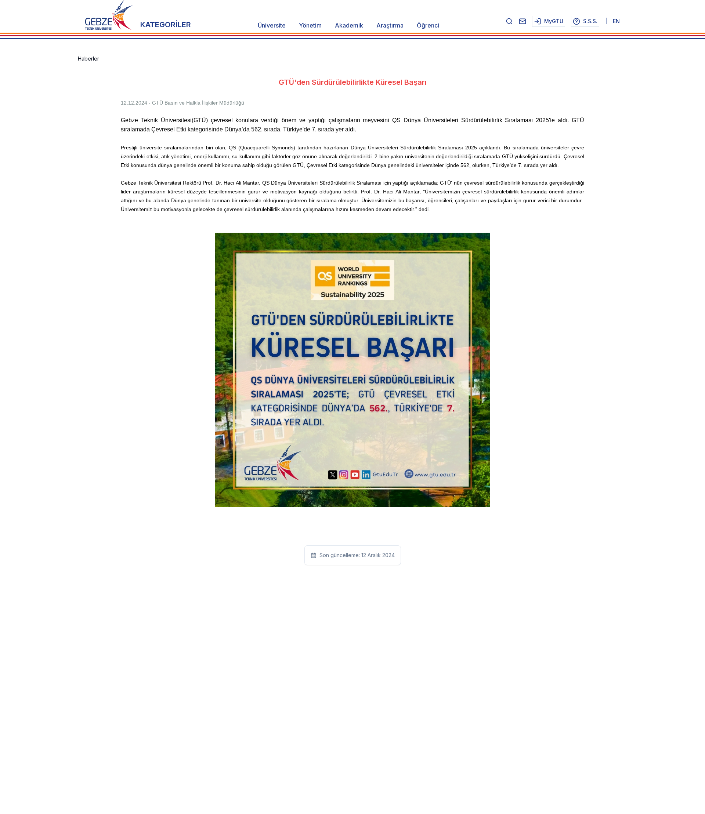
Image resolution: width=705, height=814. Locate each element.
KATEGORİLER (165, 24)
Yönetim (310, 25)
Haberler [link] (88, 58)
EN (616, 21)
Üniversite (272, 25)
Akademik (349, 25)
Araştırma (390, 25)
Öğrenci (428, 25)
